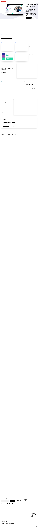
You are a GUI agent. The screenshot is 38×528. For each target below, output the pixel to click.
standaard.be (6, 38)
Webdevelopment (19, 500)
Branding (18, 499)
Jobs (31, 501)
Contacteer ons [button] (6, 126)
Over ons (30, 1)
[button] (1, 503)
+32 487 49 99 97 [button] (13, 126)
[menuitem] (21, 1)
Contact (25, 500)
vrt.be (2, 38)
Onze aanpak (25, 499)
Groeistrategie (18, 501)
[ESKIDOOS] (3, 1)
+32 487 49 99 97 (33, 513)
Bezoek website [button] (28, 17)
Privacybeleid (3, 521)
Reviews (32, 499)
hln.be (11, 38)
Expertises (21, 1)
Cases (25, 1)
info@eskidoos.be (33, 514)
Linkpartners (7, 521)
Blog (27, 1)
